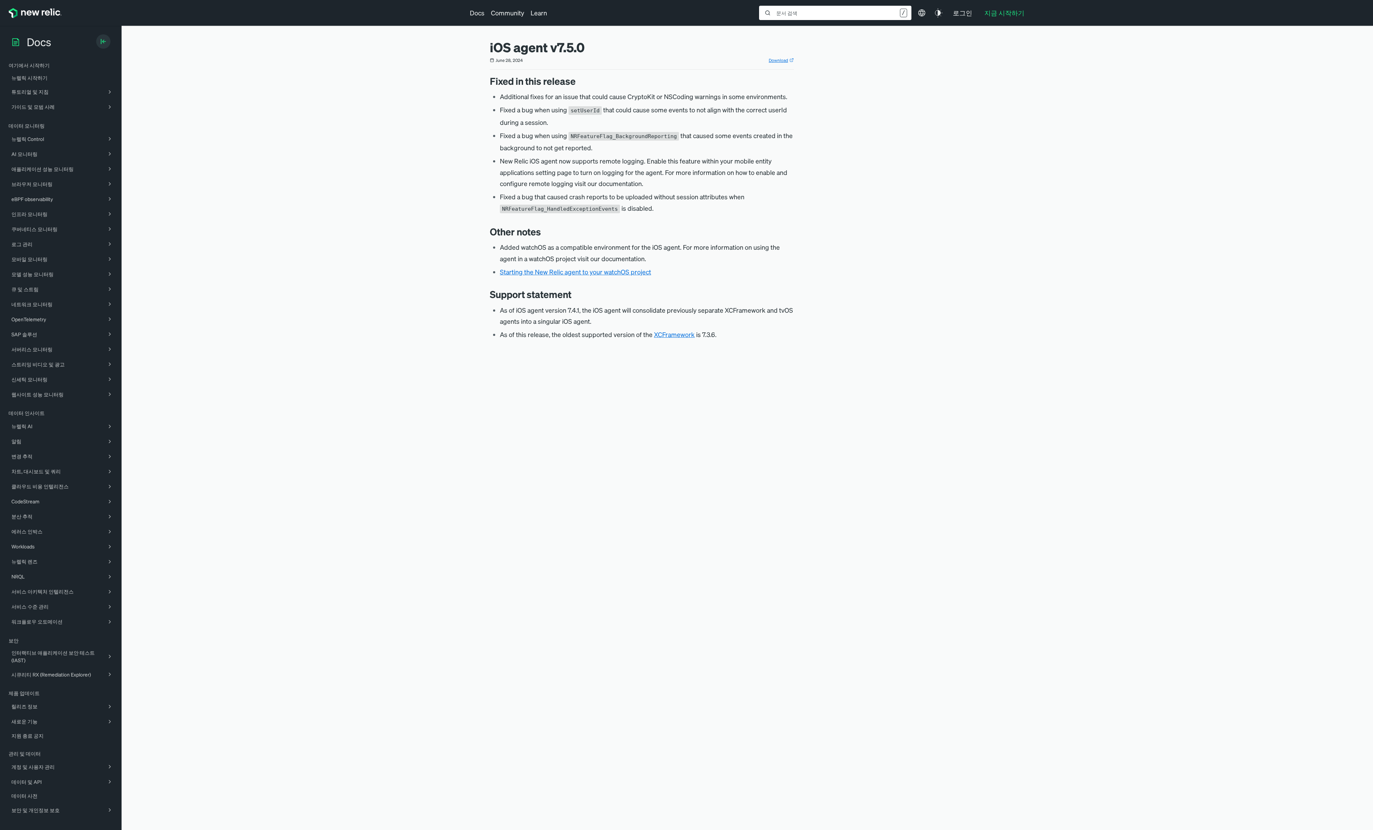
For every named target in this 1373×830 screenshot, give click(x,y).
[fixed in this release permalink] (579, 81)
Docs (477, 13)
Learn (539, 13)
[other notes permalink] (544, 231)
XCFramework (674, 334)
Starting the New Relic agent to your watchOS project (575, 272)
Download (778, 60)
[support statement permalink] (575, 294)
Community (507, 13)
